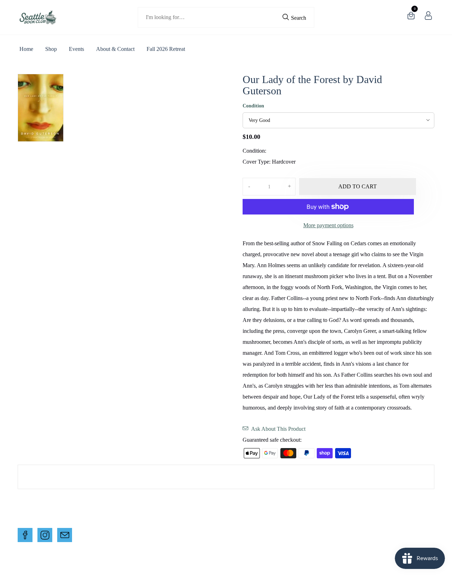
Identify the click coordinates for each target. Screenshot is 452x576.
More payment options (328, 225)
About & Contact (115, 49)
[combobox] (226, 17)
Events (76, 49)
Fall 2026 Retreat (166, 49)
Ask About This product (278, 429)
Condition (253, 105)
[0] (411, 17)
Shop (51, 49)
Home (26, 49)
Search (298, 18)
